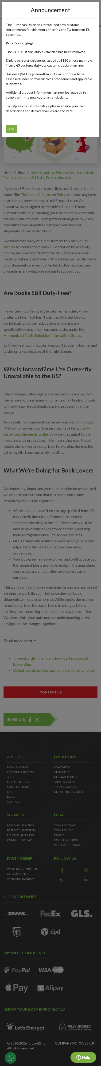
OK (11, 129)
